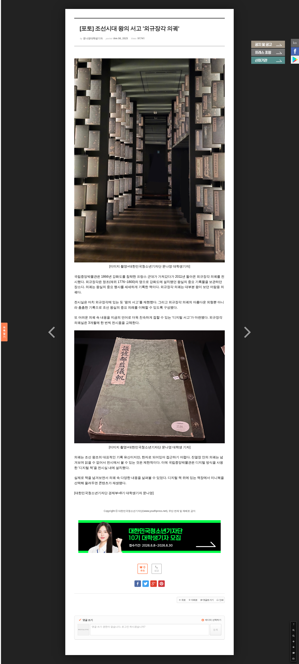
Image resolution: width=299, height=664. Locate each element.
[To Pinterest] (161, 581)
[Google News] (295, 60)
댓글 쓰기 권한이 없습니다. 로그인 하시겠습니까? (118, 626)
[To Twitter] (145, 581)
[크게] (293, 630)
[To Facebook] (137, 581)
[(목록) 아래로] (293, 647)
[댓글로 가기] (293, 653)
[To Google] (153, 581)
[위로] (293, 641)
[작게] (293, 636)
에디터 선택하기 (212, 619)
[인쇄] (293, 658)
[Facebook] (295, 51)
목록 (4, 332)
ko (295, 43)
